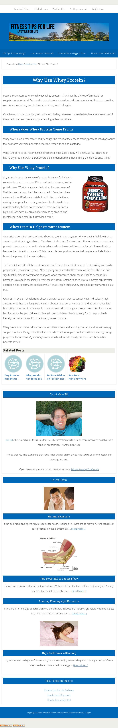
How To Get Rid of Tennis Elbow (59, 578)
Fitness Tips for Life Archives (59, 690)
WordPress (80, 712)
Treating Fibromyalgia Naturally (59, 601)
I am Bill (9, 439)
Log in (88, 712)
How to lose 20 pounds (59, 694)
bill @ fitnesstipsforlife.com (85, 469)
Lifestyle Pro (48, 712)
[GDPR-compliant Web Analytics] (6, 725)
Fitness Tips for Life (59, 32)
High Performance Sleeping (59, 653)
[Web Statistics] (19, 725)
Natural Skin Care (59, 516)
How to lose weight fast (59, 699)
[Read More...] (78, 528)
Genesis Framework (65, 712)
